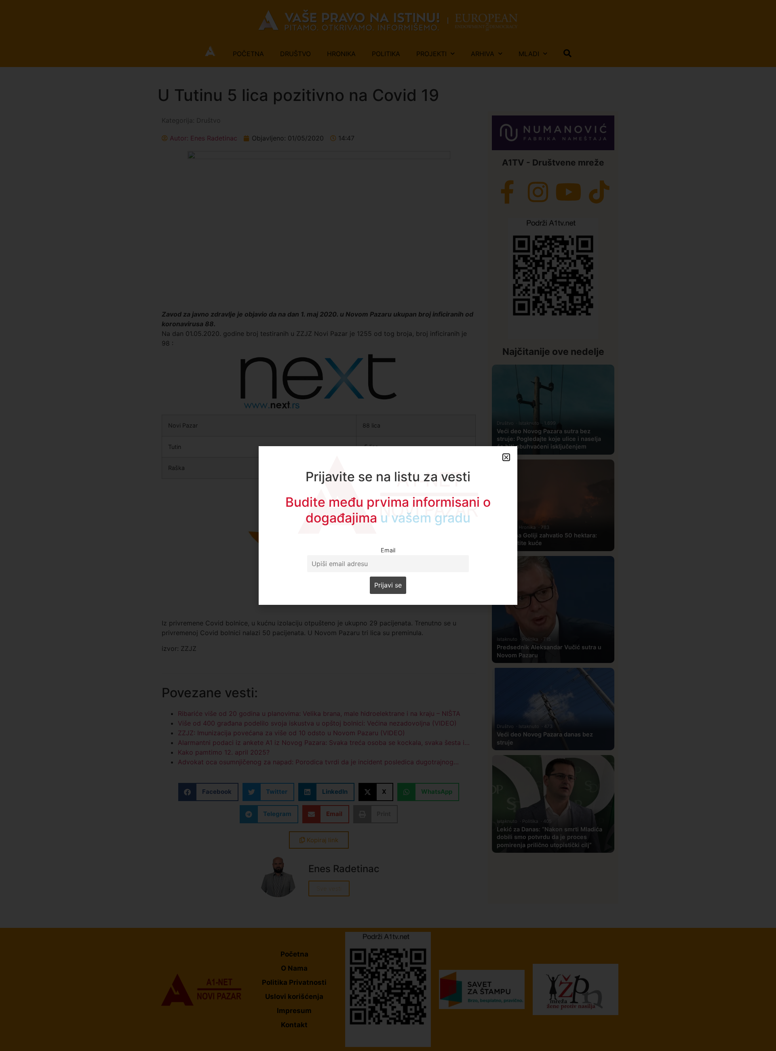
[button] (506, 457)
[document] (388, 525)
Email (388, 550)
